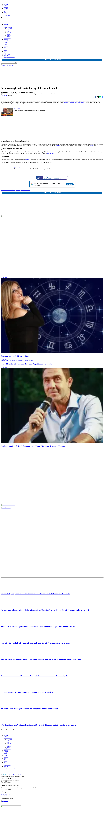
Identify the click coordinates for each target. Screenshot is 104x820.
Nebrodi (6, 40)
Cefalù (5, 42)
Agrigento (9, 28)
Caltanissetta (10, 29)
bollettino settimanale (6, 190)
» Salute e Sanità (10, 65)
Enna (8, 31)
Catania (5, 5)
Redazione (4, 95)
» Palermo (3, 65)
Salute (5, 50)
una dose (27, 159)
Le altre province (8, 27)
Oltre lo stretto (7, 15)
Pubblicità (6, 55)
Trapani (8, 36)
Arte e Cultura (7, 54)
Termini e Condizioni (6, 794)
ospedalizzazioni (23, 190)
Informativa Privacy (5, 795)
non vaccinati (50, 153)
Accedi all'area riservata (52, 59)
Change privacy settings (9, 57)
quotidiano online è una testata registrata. (13, 774)
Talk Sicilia (6, 13)
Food (5, 12)
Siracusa (6, 7)
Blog (5, 52)
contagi (14, 190)
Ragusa (8, 34)
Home (5, 44)
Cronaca (6, 8)
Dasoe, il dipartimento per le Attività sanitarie (74, 102)
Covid (17, 190)
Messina (9, 32)
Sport (5, 11)
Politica (5, 9)
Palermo (6, 4)
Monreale (6, 39)
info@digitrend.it (18, 792)
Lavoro (5, 51)
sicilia (28, 190)
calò (12, 190)
